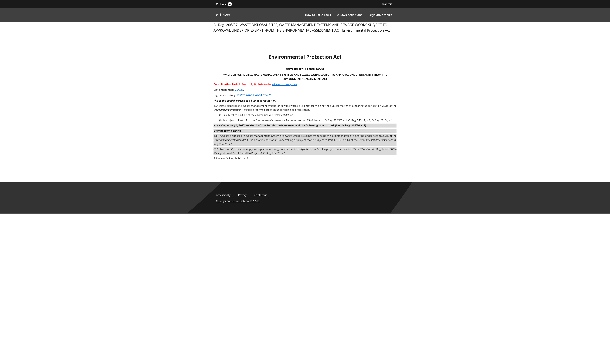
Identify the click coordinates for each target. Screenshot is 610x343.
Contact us (260, 195)
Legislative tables (380, 15)
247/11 (250, 95)
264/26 (239, 89)
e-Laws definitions (349, 15)
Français (387, 4)
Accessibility (223, 195)
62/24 (258, 95)
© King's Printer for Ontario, (238, 201)
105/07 (241, 95)
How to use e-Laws (318, 15)
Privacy (242, 195)
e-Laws (223, 15)
